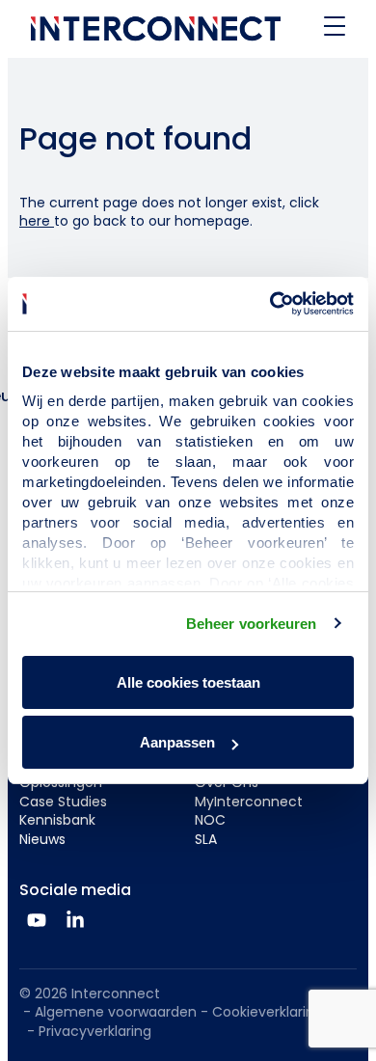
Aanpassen (177, 742)
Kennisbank (57, 820)
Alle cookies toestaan (188, 682)
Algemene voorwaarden (116, 1011)
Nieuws (42, 839)
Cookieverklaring (267, 1011)
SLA (206, 839)
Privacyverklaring (95, 1031)
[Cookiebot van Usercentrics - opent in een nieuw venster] (270, 303)
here (36, 221)
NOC (210, 820)
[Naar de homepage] (156, 28)
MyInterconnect (249, 801)
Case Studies (63, 801)
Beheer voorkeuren (251, 623)
